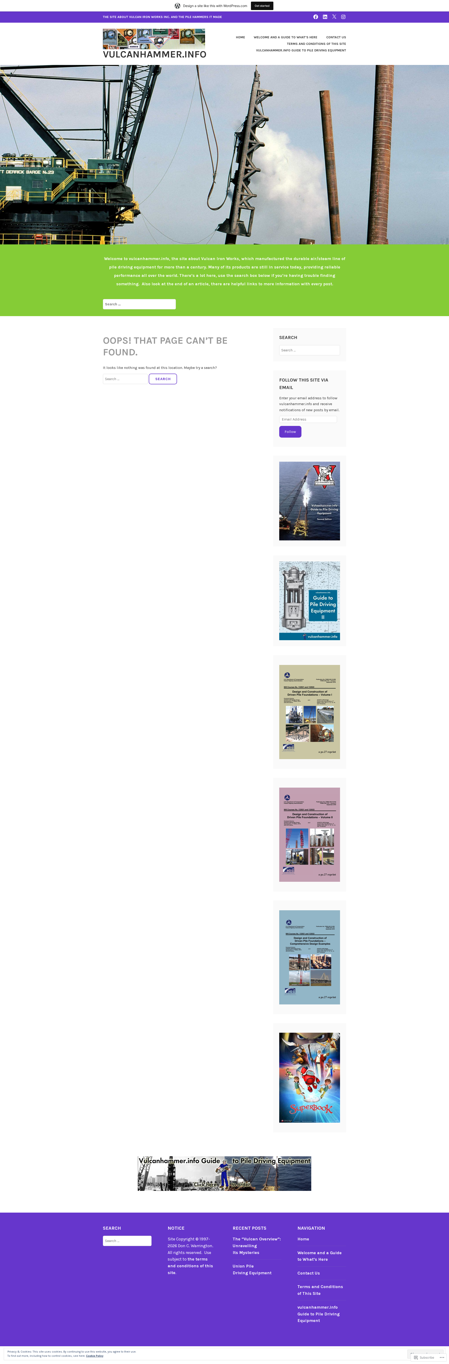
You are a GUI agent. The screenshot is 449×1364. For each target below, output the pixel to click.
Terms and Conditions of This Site (316, 44)
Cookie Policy (94, 1355)
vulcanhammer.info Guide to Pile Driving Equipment (301, 50)
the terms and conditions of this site (190, 1266)
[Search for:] (139, 304)
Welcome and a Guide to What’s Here (285, 37)
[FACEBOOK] (316, 17)
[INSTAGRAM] (343, 17)
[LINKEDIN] (325, 17)
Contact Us (336, 37)
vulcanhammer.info (154, 54)
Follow (290, 431)
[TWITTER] (334, 17)
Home (240, 37)
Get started (262, 5)
